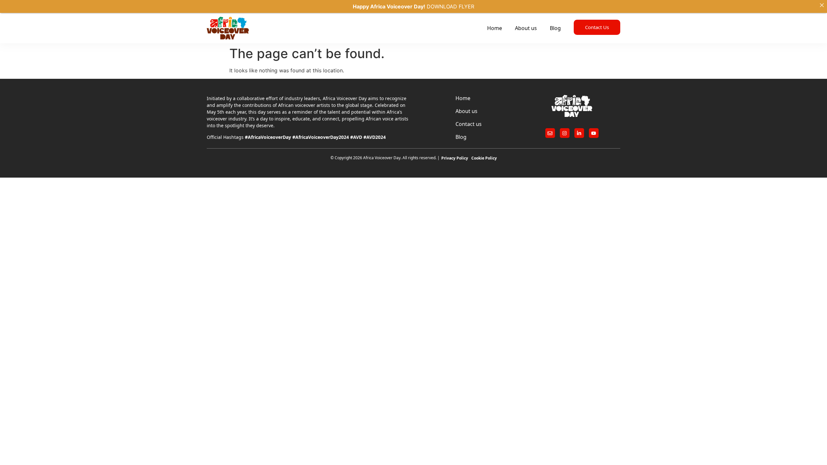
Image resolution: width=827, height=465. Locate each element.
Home (494, 28)
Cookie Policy (484, 158)
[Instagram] (565, 133)
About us (526, 28)
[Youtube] (594, 133)
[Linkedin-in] (579, 133)
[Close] (822, 5)
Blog (555, 28)
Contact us (468, 124)
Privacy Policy (454, 158)
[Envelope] (550, 133)
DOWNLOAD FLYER (450, 6)
